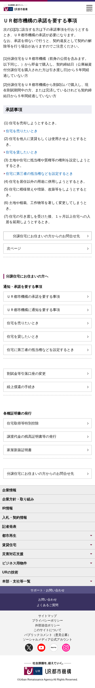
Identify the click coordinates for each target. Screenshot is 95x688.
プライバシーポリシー (47, 620)
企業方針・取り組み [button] (18, 499)
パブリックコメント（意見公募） (47, 635)
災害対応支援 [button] (12, 554)
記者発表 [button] (9, 526)
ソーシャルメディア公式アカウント (47, 639)
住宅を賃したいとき (22, 152)
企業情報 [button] (9, 490)
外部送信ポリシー (47, 625)
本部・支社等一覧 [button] (16, 581)
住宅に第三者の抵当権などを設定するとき (39, 173)
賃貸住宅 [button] (9, 545)
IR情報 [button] (7, 508)
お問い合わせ (47, 599)
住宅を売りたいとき (22, 131)
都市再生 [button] (9, 535)
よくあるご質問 (47, 605)
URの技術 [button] (10, 572)
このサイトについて (47, 630)
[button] (89, 7)
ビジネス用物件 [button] (14, 563)
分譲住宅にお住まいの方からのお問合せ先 (46, 236)
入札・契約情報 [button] (14, 517)
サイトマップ (47, 616)
